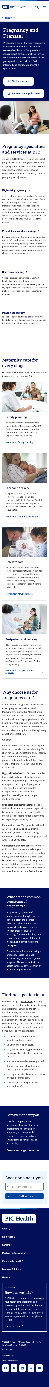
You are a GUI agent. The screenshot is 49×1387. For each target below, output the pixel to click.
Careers (6, 1244)
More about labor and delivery (20, 516)
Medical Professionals (13, 1252)
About (5, 1228)
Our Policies (7, 1350)
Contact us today (13, 1326)
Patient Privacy (8, 1355)
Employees (7, 1236)
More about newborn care (18, 593)
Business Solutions (11, 1269)
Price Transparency (10, 1360)
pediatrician (26, 1001)
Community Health (11, 1261)
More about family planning (19, 442)
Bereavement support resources (23, 1150)
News (5, 1277)
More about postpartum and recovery (19, 671)
